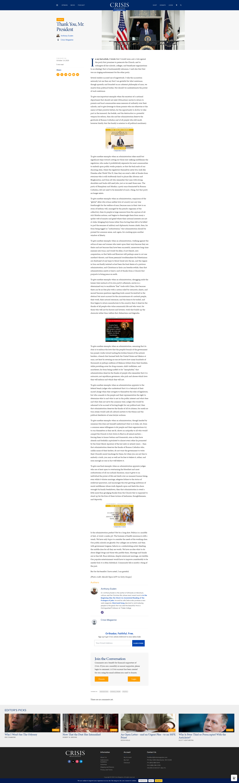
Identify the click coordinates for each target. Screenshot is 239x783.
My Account (128, 757)
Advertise (103, 764)
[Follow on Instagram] (77, 761)
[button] (234, 778)
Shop (155, 5)
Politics (125, 691)
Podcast (81, 5)
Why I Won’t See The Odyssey (21, 734)
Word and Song (118, 603)
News (73, 5)
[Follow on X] (73, 761)
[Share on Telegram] (65, 74)
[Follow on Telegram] (81, 761)
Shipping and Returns (107, 767)
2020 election (104, 691)
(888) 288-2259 (155, 765)
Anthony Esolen (67, 36)
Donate (163, 5)
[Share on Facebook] (61, 74)
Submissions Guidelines (104, 761)
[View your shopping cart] (176, 5)
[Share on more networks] (77, 74)
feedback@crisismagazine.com (157, 757)
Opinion (65, 5)
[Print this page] (73, 74)
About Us (103, 757)
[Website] (102, 612)
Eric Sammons (10, 737)
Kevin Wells (125, 740)
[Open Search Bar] (181, 5)
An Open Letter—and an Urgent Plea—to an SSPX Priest (148, 736)
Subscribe (138, 643)
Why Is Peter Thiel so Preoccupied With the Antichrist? (202, 736)
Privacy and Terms (106, 770)
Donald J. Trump (115, 691)
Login (171, 5)
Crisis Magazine (67, 40)
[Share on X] (57, 74)
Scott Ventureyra (186, 740)
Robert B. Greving (70, 737)
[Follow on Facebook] (69, 761)
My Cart (126, 760)
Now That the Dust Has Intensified (82, 734)
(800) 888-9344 (155, 763)
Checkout (127, 763)
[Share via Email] (69, 74)
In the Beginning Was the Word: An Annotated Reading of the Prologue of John (124, 597)
